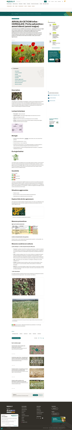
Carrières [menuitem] (52, 1)
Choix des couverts (52, 100)
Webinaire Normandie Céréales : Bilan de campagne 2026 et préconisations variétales (56, 28)
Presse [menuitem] (49, 1)
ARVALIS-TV (39, 409)
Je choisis (9, 425)
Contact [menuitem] (56, 1)
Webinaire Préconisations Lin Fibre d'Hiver (56, 43)
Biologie (16, 74)
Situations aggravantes (19, 79)
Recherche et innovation (25, 415)
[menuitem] (62, 1)
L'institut (23, 417)
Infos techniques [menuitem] (9, 3)
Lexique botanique (18, 72)
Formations (23, 414)
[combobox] (31, 1)
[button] (2, 429)
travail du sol (25, 333)
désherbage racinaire (15, 333)
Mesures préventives (19, 82)
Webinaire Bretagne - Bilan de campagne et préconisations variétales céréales (56, 36)
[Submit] (45, 1)
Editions (23, 412)
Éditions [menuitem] (24, 3)
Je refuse (3, 425)
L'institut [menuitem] (41, 3)
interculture (34, 333)
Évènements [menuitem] (20, 3)
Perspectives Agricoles (40, 412)
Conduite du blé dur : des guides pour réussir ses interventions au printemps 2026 (20, 370)
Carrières (23, 420)
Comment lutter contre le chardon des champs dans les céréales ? (18, 346)
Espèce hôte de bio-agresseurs (20, 80)
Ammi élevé (39, 333)
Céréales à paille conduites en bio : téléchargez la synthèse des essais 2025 (19, 381)
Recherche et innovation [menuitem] (35, 3)
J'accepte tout (15, 425)
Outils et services (24, 409)
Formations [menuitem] (28, 3)
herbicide (21, 333)
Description (17, 71)
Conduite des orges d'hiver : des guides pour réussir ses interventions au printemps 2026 (20, 358)
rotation (30, 333)
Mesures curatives (18, 84)
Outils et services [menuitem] (15, 3)
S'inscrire (54, 408)
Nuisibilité (17, 77)
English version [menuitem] (46, 3)
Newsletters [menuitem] (59, 1)
